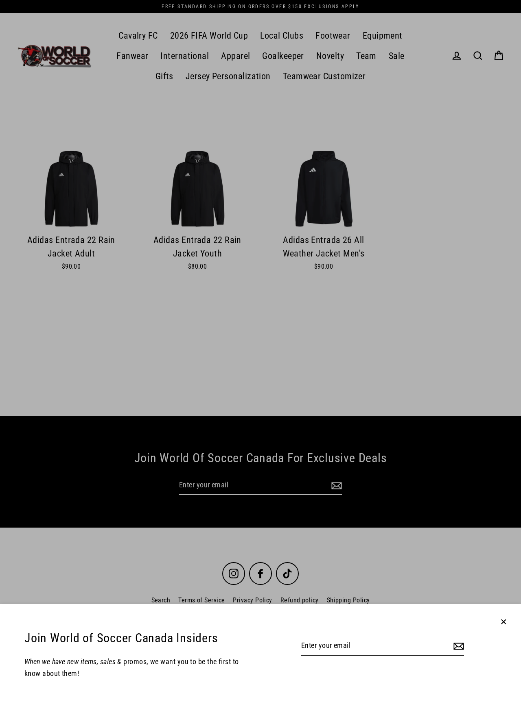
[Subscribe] (457, 646)
